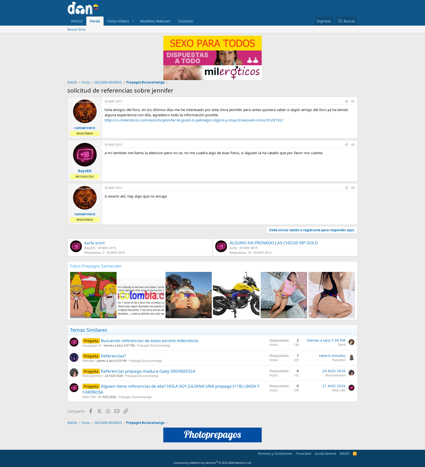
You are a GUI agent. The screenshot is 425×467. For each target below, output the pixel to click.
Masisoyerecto (92, 376)
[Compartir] (346, 101)
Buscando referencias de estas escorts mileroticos (149, 340)
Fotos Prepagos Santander (96, 266)
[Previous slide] (76, 295)
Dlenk (342, 345)
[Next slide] (348, 295)
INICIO (77, 20)
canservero (85, 127)
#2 (353, 145)
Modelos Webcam (155, 20)
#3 (353, 188)
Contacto (185, 20)
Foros (95, 20)
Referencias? (113, 356)
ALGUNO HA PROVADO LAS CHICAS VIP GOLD (273, 243)
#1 (353, 101)
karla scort (94, 243)
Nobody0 (88, 361)
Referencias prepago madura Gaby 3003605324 (148, 371)
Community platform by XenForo (213, 463)
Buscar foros (76, 29)
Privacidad (303, 453)
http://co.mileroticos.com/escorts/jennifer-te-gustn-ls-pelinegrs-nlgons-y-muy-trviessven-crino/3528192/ (194, 119)
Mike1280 (89, 397)
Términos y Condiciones (275, 453)
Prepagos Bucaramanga (153, 345)
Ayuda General (325, 453)
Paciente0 (339, 360)
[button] (133, 21)
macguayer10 (91, 345)
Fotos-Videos (118, 20)
